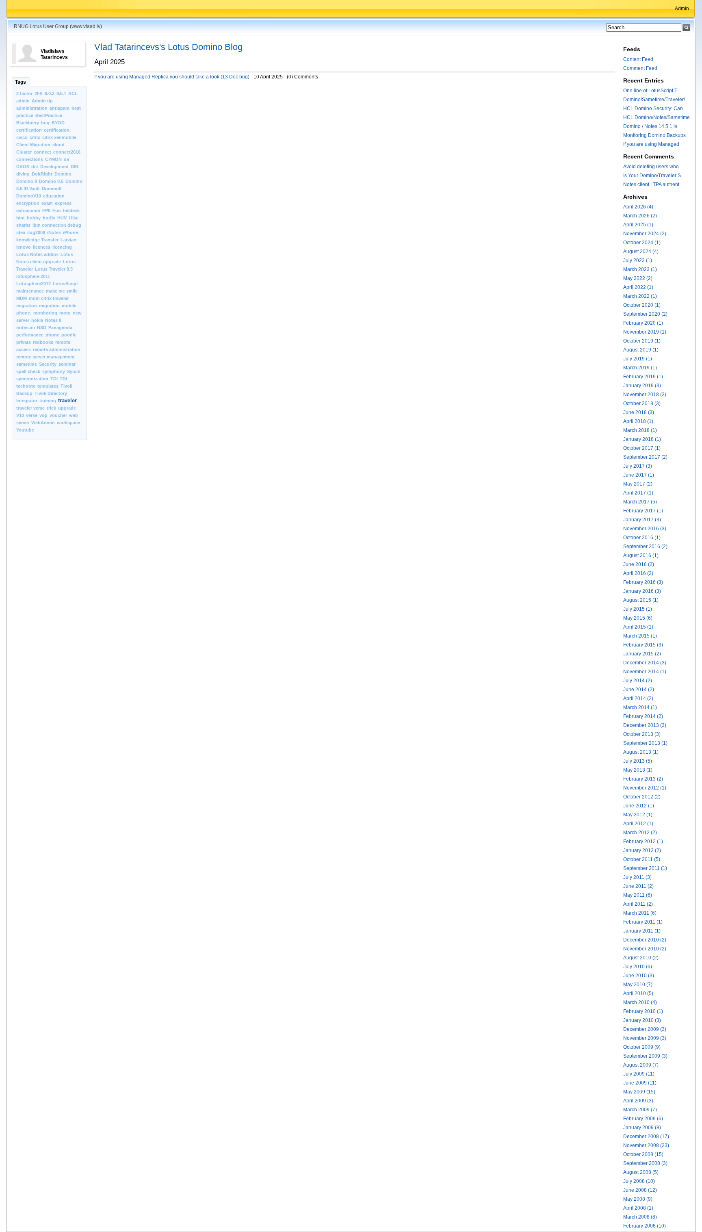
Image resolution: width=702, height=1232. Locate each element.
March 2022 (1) (640, 296)
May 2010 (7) (637, 984)
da (66, 159)
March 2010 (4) (640, 1002)
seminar (67, 364)
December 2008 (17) (646, 1136)
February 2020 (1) (643, 323)
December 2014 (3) (644, 663)
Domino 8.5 (51, 181)
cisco (22, 137)
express (63, 203)
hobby (34, 217)
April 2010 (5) (638, 993)
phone (52, 334)
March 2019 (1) (640, 368)
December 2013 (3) (644, 725)
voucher (58, 415)
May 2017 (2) (637, 484)
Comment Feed (640, 68)
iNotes (54, 232)
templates (47, 386)
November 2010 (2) (644, 949)
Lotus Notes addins (37, 254)
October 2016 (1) (642, 537)
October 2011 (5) (641, 859)
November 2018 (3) (644, 394)
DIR (74, 166)
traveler (67, 400)
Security (47, 364)
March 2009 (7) (640, 1110)
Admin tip (42, 100)
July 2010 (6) (637, 967)
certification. (57, 130)
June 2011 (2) (638, 886)
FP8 (46, 210)
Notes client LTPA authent (651, 184)
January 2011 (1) (642, 931)
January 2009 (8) (642, 1127)
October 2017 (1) (642, 448)
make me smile (62, 290)
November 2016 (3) (644, 528)
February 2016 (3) (643, 582)
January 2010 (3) (642, 1020)
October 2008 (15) (643, 1154)
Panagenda (60, 327)
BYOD (58, 122)
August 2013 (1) (641, 752)
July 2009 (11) (638, 1074)
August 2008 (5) (641, 1172)
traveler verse (30, 408)
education (54, 195)
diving (23, 173)
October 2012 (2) (642, 797)
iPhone (70, 232)
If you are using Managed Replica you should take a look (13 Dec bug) (171, 77)
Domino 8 (26, 181)
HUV (62, 217)
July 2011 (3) (637, 877)
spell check (28, 371)
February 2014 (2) (643, 716)
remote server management (45, 356)
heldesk (71, 210)
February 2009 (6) (643, 1118)
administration (32, 108)
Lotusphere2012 (33, 283)
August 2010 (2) (641, 958)
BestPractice (48, 115)
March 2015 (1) (640, 636)
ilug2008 (36, 232)
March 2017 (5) (640, 502)
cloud (58, 144)
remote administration (56, 349)
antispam (59, 108)
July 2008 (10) (639, 1181)
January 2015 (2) (642, 654)
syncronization (32, 378)
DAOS (22, 166)
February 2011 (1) (643, 922)
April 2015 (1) (638, 627)
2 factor (24, 93)
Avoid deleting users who (651, 166)
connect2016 (66, 152)
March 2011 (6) (639, 913)
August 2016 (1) (641, 555)
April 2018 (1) (638, 421)
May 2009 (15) (639, 1092)
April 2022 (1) (638, 287)
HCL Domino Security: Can (653, 108)
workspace (68, 422)
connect (42, 152)
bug (45, 122)
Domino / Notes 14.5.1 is (650, 126)
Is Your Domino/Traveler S (652, 175)
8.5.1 (61, 93)
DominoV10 (28, 195)
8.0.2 (49, 93)
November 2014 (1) (644, 672)
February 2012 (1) (643, 841)
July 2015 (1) (637, 609)
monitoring (45, 312)
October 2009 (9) (642, 1047)
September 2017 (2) (645, 457)
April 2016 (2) (638, 573)
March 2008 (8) (640, 1217)
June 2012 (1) (638, 806)
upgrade (67, 408)
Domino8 (51, 188)
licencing (62, 247)
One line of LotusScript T (650, 90)
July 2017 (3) (637, 466)
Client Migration (33, 144)
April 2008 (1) (638, 1208)
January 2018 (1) (642, 439)
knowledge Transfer (37, 239)
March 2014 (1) (640, 707)
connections (29, 159)
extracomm (28, 210)
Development (54, 166)
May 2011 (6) (637, 895)
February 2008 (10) (644, 1226)
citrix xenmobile (59, 137)
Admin (682, 8)
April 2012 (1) (638, 823)
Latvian (68, 239)
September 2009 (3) (645, 1056)
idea (20, 232)
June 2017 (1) (638, 475)
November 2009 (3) (644, 1038)
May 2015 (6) (637, 618)
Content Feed (638, 59)
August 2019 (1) (641, 350)
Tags (20, 82)
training (47, 400)
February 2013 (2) (643, 779)
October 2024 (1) (642, 242)
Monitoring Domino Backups (654, 135)
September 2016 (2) (645, 546)
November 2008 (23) (646, 1145)
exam (47, 203)
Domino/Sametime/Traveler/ (654, 99)
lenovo (23, 247)
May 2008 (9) (637, 1199)
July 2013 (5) (637, 761)
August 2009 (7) (641, 1065)
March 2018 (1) (640, 430)
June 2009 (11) (639, 1083)
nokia (37, 320)
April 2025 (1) (638, 225)
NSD (41, 327)
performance (29, 334)
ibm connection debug (56, 225)
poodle (68, 334)
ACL (73, 93)
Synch (73, 371)
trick (51, 408)
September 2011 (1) (645, 868)
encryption (27, 203)
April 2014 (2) (638, 698)
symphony (53, 371)
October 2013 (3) (642, 734)
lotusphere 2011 (33, 276)
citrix (35, 137)
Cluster (24, 152)
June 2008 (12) (640, 1190)
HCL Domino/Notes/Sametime (656, 117)
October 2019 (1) (642, 341)
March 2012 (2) (640, 832)
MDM (21, 298)
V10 (20, 415)
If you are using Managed (651, 144)
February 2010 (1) (643, 1011)
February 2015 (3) (643, 645)
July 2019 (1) (637, 359)
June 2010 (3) (638, 975)
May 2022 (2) (637, 278)
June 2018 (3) (638, 412)
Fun (56, 210)
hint (20, 217)
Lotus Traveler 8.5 (54, 269)
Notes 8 (53, 320)
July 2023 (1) (637, 260)
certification (29, 130)
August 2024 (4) (641, 251)
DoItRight (42, 173)
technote (25, 386)
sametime (26, 364)
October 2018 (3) (642, 403)
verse (31, 415)
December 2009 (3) (644, 1029)
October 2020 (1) (642, 305)
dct (34, 166)
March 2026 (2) (640, 216)
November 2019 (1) (644, 332)
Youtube (25, 429)
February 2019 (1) (643, 377)
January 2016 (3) (642, 591)
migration (26, 305)
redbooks (43, 342)
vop (43, 415)
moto (65, 312)
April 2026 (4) (638, 207)
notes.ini (25, 327)
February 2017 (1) (643, 511)
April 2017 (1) (638, 493)
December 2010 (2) (644, 940)
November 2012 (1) (644, 788)
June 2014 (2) (638, 689)
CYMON (53, 159)
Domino (63, 173)
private (23, 342)
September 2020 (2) (645, 314)
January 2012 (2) (642, 850)
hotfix (49, 217)
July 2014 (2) (637, 680)
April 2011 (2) (638, 904)
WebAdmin (43, 422)
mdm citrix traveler (49, 298)
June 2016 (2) (638, 564)
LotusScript (65, 283)
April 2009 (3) (638, 1101)
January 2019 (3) (642, 385)
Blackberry (27, 122)
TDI (54, 378)
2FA (39, 93)
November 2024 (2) (644, 233)
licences (41, 247)
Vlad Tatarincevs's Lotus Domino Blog (168, 47)
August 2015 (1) (641, 600)
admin (23, 100)
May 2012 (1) (637, 815)
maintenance (30, 290)
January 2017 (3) (642, 520)
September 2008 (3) (645, 1163)
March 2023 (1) (640, 269)
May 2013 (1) (637, 770)
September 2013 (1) (645, 743)
